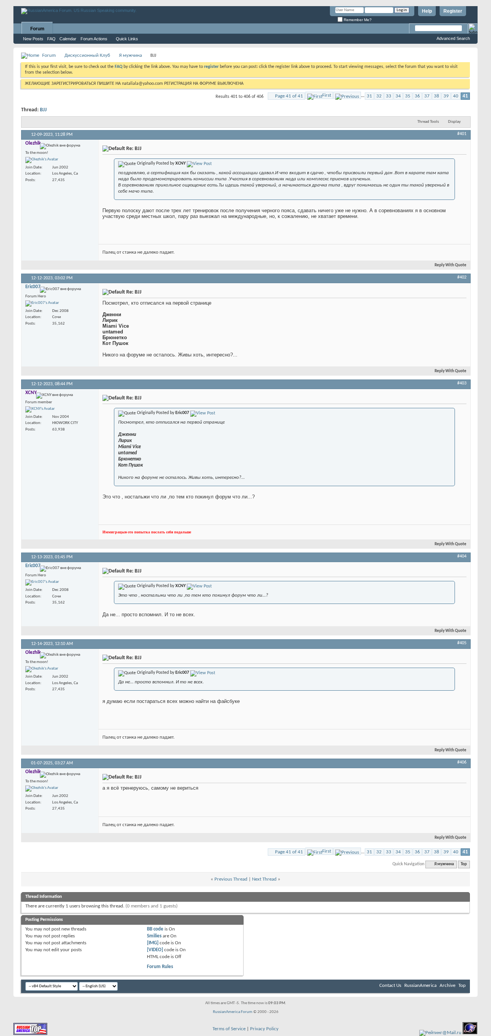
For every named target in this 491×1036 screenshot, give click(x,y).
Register (452, 11)
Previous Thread (230, 879)
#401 (461, 134)
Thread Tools (428, 122)
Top (464, 864)
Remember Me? (357, 20)
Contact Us (390, 985)
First (326, 95)
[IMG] (152, 942)
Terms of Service (229, 1028)
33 (388, 96)
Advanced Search (453, 38)
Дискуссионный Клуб (87, 55)
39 (446, 96)
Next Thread (264, 879)
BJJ (43, 110)
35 (407, 96)
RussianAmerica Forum (232, 1012)
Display (454, 122)
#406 (461, 762)
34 (398, 96)
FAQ (51, 38)
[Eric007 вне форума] (42, 303)
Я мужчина (130, 55)
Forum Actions (94, 38)
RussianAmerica (420, 985)
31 (369, 96)
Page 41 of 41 (289, 96)
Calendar (67, 38)
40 (455, 96)
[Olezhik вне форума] (41, 160)
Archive (447, 985)
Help (427, 11)
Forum (37, 28)
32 (379, 96)
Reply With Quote (450, 265)
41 (465, 96)
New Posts (33, 38)
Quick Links (127, 38)
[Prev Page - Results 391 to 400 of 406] (347, 95)
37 (427, 96)
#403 (461, 383)
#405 (461, 643)
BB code (155, 929)
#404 (461, 556)
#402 (461, 277)
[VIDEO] (155, 949)
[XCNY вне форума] (40, 409)
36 (417, 96)
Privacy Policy (264, 1028)
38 (436, 96)
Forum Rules (160, 966)
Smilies (154, 936)
